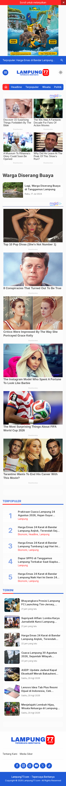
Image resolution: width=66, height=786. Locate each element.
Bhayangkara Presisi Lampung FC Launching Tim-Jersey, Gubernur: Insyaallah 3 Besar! (40, 604)
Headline (16, 87)
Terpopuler (32, 87)
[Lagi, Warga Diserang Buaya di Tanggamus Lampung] (13, 190)
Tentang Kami (10, 754)
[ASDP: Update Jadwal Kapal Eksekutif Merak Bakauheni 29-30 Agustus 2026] (12, 674)
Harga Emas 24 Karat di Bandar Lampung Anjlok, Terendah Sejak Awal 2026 (39, 531)
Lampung (23, 519)
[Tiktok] (49, 766)
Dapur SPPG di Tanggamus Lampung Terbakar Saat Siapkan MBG (38, 562)
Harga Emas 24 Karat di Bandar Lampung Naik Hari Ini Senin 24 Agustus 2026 (37, 577)
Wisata (46, 87)
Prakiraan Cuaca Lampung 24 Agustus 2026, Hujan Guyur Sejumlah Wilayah (36, 515)
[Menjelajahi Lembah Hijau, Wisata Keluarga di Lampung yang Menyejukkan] (12, 709)
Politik (57, 87)
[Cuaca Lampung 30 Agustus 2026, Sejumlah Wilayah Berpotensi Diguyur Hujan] (12, 657)
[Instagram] (23, 766)
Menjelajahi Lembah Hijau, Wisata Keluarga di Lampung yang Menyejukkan (39, 708)
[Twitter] (43, 766)
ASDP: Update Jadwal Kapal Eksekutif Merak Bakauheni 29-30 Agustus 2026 (39, 673)
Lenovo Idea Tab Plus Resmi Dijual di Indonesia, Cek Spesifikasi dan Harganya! (39, 691)
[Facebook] (17, 766)
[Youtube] (36, 766)
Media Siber (26, 754)
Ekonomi (22, 534)
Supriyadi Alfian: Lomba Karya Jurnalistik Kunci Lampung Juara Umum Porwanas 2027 (40, 621)
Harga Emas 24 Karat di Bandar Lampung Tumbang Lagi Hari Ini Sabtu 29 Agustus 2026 (38, 546)
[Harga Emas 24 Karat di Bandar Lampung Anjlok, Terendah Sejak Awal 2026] (12, 640)
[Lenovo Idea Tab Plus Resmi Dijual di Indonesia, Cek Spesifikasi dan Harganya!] (12, 691)
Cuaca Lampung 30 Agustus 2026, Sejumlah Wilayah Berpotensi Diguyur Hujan (39, 656)
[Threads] (30, 766)
